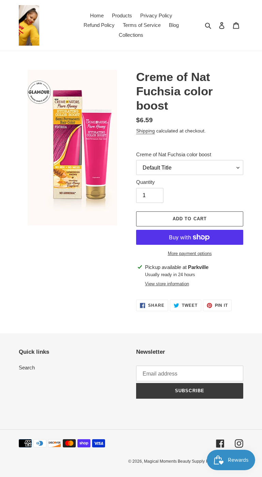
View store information (167, 283)
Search (27, 367)
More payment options (190, 253)
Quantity (145, 182)
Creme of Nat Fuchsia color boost (173, 154)
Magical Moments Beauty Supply (174, 461)
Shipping (145, 130)
